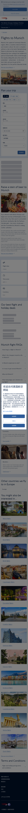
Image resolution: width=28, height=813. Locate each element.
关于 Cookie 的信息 (7, 411)
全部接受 (14, 416)
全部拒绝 (14, 425)
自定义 (14, 421)
